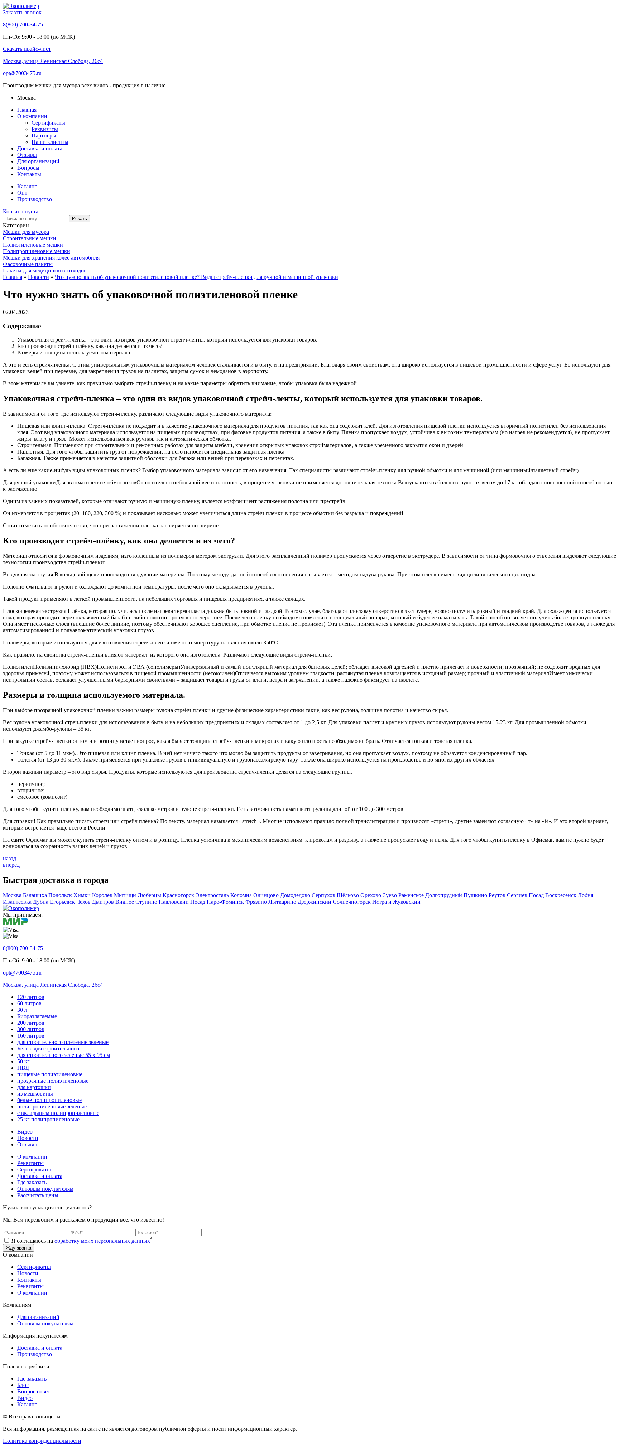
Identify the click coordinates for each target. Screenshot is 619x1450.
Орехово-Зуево (378, 895)
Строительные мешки (29, 238)
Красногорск (178, 895)
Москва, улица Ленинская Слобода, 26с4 (53, 61)
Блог (23, 1385)
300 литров (30, 1029)
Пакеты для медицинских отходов (45, 270)
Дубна (40, 902)
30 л (22, 1010)
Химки (82, 895)
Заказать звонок (22, 12)
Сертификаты (48, 123)
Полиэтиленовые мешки (33, 245)
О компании (32, 116)
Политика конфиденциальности (42, 1441)
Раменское (411, 895)
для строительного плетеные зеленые (63, 1042)
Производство (34, 199)
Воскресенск (560, 895)
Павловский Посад (182, 902)
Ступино (146, 902)
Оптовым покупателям (45, 1189)
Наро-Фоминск (225, 902)
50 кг (23, 1061)
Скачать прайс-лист (27, 49)
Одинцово (266, 895)
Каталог (27, 186)
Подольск (60, 895)
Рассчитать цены (37, 1195)
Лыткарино (282, 902)
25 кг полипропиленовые (48, 1119)
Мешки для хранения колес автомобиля (51, 258)
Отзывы (27, 155)
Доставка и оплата (39, 148)
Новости (27, 1138)
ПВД (23, 1068)
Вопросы (28, 168)
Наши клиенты (50, 142)
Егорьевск (62, 902)
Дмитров (103, 902)
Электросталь (212, 895)
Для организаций (38, 161)
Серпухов (323, 895)
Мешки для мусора (26, 232)
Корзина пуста (20, 211)
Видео (25, 1131)
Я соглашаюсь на (81, 1241)
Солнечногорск (352, 902)
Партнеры (44, 135)
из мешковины (35, 1094)
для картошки (34, 1087)
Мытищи (125, 895)
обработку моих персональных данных (102, 1241)
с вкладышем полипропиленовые (58, 1113)
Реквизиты (45, 129)
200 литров (30, 1023)
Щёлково (348, 895)
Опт (22, 193)
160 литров (30, 1036)
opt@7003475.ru (22, 73)
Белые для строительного (48, 1048)
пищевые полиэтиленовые (49, 1074)
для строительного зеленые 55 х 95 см (63, 1055)
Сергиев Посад (525, 895)
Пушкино (475, 895)
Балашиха (35, 895)
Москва (12, 895)
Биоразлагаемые (37, 1016)
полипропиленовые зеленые (52, 1106)
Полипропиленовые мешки (36, 251)
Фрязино (256, 902)
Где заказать (32, 1182)
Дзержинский (314, 902)
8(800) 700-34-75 (23, 24)
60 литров (29, 1003)
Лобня (585, 895)
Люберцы (149, 895)
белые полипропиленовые (49, 1100)
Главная (27, 110)
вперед (11, 865)
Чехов (83, 902)
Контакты (29, 174)
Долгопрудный (443, 895)
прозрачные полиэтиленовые (52, 1081)
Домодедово (295, 895)
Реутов (497, 895)
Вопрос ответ (33, 1391)
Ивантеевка (17, 902)
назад (9, 858)
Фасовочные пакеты (28, 264)
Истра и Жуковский (396, 902)
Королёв (102, 895)
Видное (124, 902)
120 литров (30, 997)
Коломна (241, 895)
